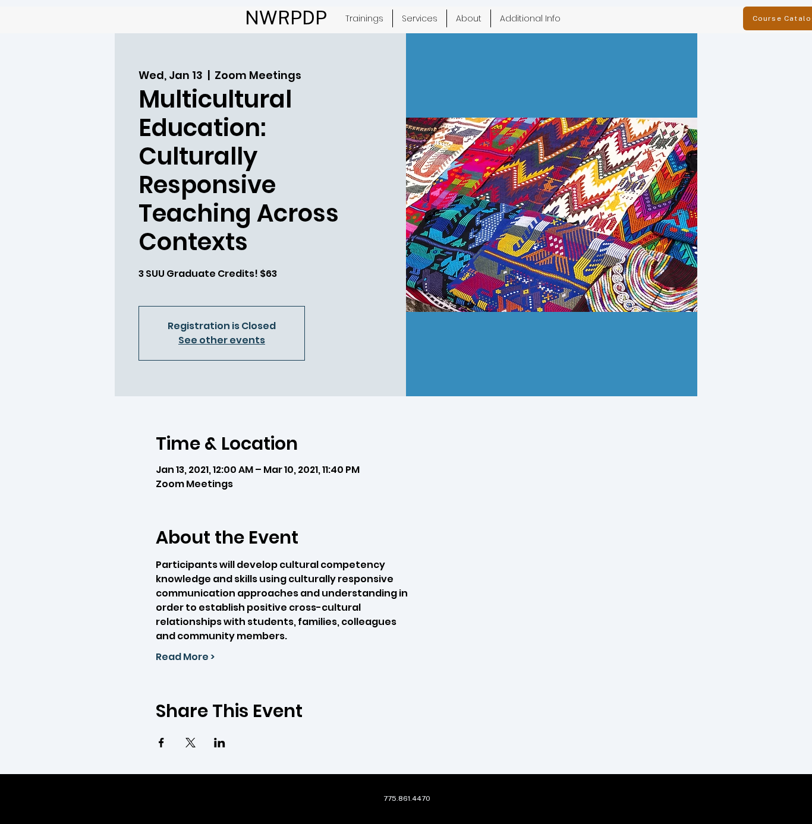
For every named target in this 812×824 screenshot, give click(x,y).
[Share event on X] (190, 742)
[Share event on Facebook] (161, 742)
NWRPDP (286, 18)
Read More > (185, 657)
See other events (221, 340)
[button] (419, 18)
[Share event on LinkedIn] (219, 742)
